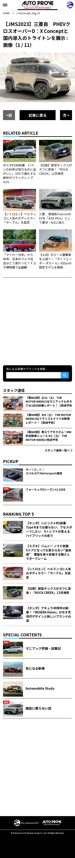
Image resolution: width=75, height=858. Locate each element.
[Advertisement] (37, 320)
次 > (66, 115)
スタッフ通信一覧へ (57, 450)
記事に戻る (38, 115)
